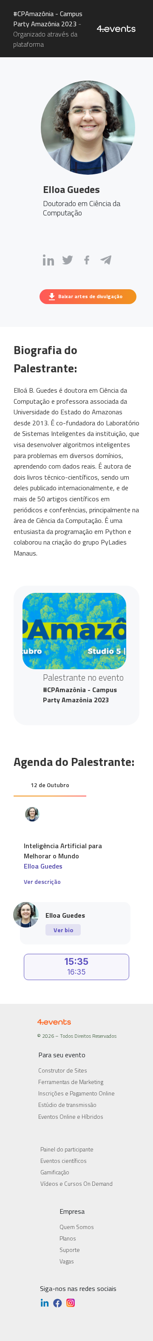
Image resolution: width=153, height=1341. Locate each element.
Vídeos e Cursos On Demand (76, 1183)
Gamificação (54, 1172)
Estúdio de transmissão (67, 1105)
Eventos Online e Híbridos (70, 1116)
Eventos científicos (63, 1161)
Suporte (70, 1250)
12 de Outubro (50, 784)
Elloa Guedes (43, 866)
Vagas (67, 1261)
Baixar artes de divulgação (90, 296)
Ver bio (63, 929)
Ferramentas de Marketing (70, 1082)
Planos (68, 1238)
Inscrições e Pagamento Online (76, 1093)
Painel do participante (67, 1149)
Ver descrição (42, 881)
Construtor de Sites (62, 1070)
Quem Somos (77, 1227)
